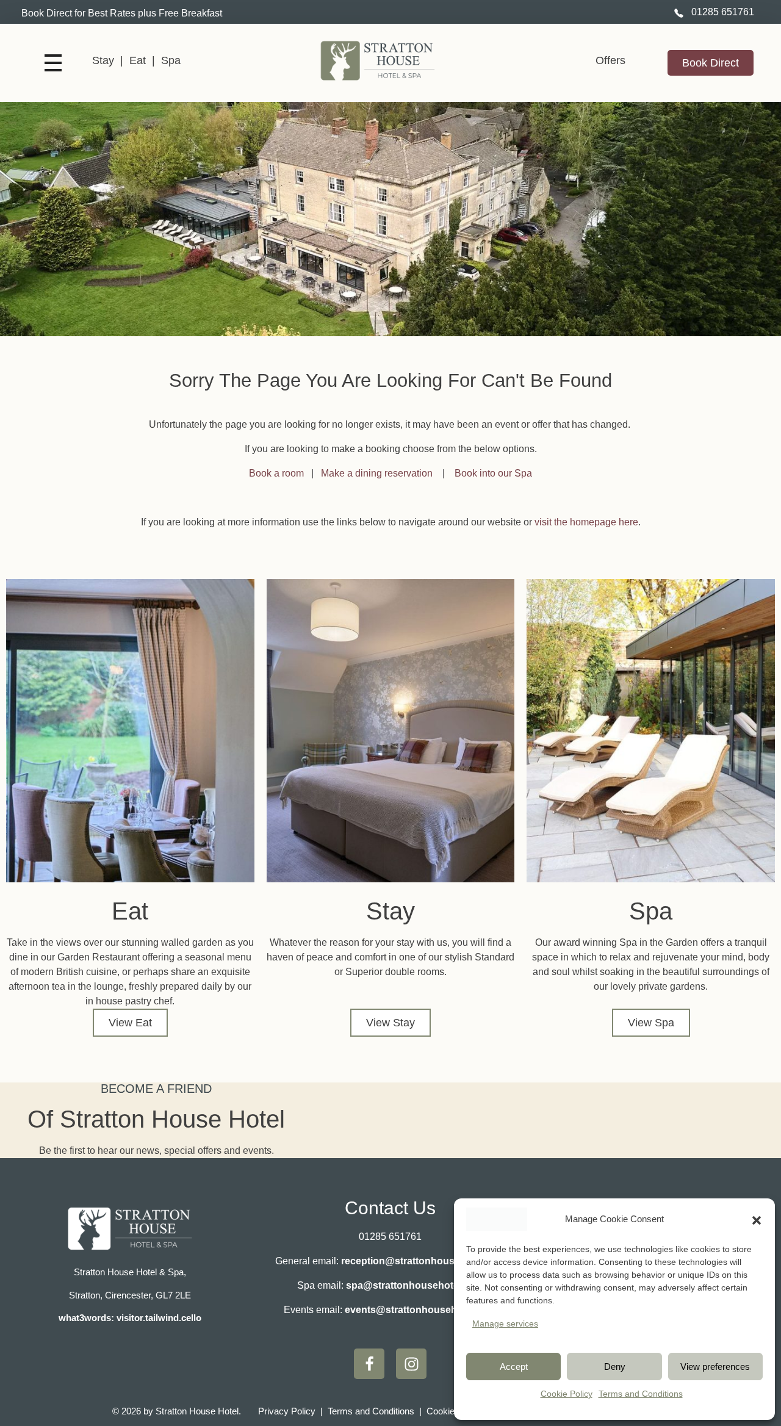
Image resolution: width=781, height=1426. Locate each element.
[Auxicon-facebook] (369, 1364)
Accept (514, 1366)
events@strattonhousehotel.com (421, 1310)
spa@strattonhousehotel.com (415, 1285)
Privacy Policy (286, 1411)
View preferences (715, 1366)
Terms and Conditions (641, 1394)
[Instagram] (411, 1364)
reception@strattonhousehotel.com (423, 1261)
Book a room (276, 473)
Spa (171, 60)
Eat (137, 60)
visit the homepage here (586, 522)
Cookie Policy (566, 1394)
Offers (610, 60)
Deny (614, 1366)
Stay (103, 60)
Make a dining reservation (378, 473)
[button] (756, 1219)
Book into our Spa (493, 473)
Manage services (505, 1323)
